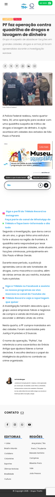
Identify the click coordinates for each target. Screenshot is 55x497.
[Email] (34, 66)
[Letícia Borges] (9, 386)
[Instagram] (15, 425)
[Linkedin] (28, 66)
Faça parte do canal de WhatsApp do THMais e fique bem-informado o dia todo (28, 223)
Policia (17, 19)
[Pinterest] (16, 66)
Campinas (7, 19)
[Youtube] (29, 425)
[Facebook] (5, 66)
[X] (11, 66)
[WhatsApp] (22, 66)
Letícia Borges (19, 379)
